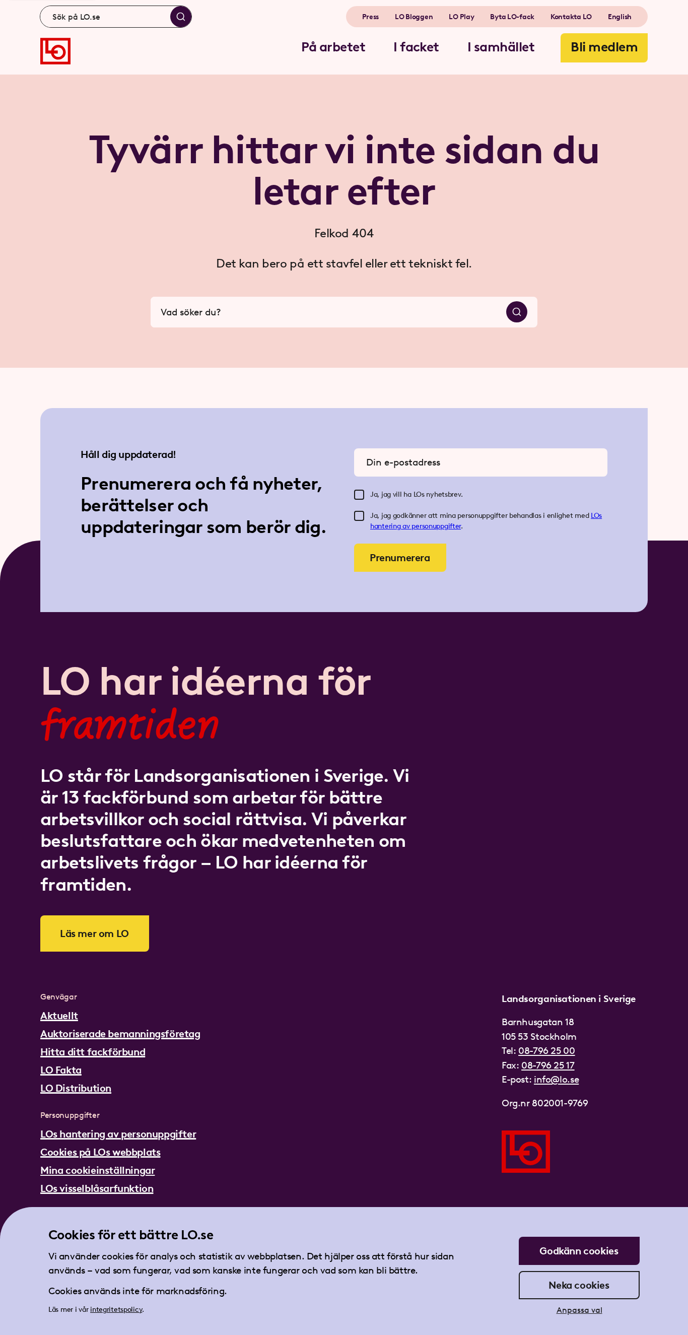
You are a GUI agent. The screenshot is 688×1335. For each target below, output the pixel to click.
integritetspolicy (116, 1309)
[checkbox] (359, 495)
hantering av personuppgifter (415, 526)
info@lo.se (556, 1079)
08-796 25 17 (547, 1065)
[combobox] (115, 16)
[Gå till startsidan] (55, 51)
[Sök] (180, 16)
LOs (596, 515)
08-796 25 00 (546, 1050)
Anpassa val (579, 1310)
